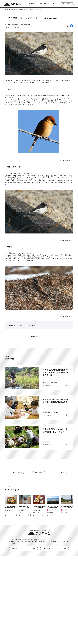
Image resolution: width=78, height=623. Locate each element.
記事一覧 (14, 548)
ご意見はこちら (47, 548)
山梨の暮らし (16, 472)
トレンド (59, 472)
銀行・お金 (38, 472)
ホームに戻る (34, 336)
